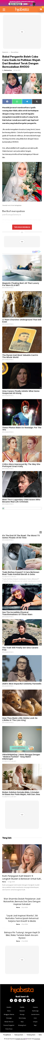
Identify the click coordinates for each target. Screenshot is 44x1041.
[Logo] (22, 9)
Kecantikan (14, 52)
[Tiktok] (24, 1000)
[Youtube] (28, 1000)
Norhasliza (8, 70)
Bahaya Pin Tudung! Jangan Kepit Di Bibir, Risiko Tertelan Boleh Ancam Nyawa (22, 935)
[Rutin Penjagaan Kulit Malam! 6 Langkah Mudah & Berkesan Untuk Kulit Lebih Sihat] (22, 858)
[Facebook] (11, 1000)
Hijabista (5, 52)
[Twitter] (20, 1000)
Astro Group (37, 1038)
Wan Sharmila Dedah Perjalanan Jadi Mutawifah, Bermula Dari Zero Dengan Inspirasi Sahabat (22, 901)
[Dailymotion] (32, 1000)
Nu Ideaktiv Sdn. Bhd (20, 1038)
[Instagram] (15, 1000)
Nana (4, 882)
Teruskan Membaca (22, 227)
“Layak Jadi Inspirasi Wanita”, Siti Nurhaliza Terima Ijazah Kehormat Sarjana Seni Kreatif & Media (22, 918)
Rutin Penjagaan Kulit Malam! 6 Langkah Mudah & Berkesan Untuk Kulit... (22, 877)
